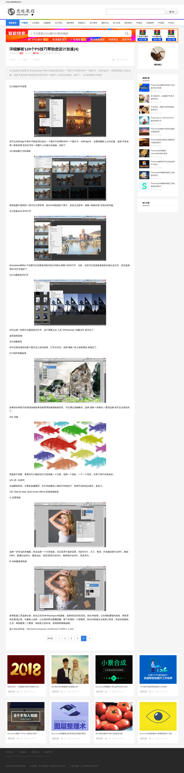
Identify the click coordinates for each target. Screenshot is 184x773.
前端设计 (82, 23)
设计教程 (93, 23)
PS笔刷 (161, 23)
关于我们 (9, 752)
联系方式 (35, 752)
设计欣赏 (116, 23)
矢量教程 (47, 23)
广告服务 (22, 752)
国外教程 (128, 23)
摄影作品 (105, 23)
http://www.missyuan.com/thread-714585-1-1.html (50, 629)
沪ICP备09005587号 (89, 766)
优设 (21, 53)
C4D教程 (35, 23)
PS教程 (25, 23)
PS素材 (139, 23)
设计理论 (59, 23)
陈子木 (36, 53)
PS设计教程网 (21, 11)
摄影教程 (70, 23)
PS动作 (171, 23)
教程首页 (12, 23)
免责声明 (48, 752)
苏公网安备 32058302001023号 (52, 766)
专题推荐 (150, 23)
